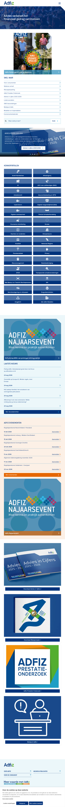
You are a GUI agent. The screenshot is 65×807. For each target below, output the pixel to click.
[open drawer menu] (60, 3)
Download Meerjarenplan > (32, 640)
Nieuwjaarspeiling (9, 90)
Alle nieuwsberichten (12, 412)
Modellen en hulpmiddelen (12, 110)
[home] (9, 3)
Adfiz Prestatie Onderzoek (12, 93)
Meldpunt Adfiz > (32, 742)
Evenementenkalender (11, 114)
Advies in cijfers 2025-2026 (12, 97)
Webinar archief (9, 86)
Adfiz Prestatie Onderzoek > (32, 691)
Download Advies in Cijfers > (33, 589)
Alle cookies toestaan (36, 803)
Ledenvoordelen (9, 100)
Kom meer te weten (7, 798)
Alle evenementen (11, 475)
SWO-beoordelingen (10, 103)
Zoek (53, 121)
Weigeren (22, 803)
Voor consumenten (10, 83)
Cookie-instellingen (9, 803)
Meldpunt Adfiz (8, 107)
